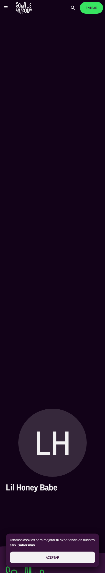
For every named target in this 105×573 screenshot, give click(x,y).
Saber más (26, 545)
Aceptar (52, 557)
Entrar (91, 8)
